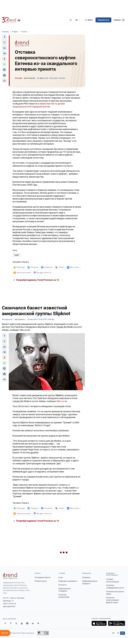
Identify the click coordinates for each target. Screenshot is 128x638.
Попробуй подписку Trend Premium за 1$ (37, 280)
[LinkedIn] (32, 623)
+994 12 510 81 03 (9, 604)
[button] (4, 37)
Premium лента (40, 581)
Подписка (86, 577)
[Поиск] (70, 19)
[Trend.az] (11, 20)
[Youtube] (22, 623)
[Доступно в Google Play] (116, 623)
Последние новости (42, 577)
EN (113, 633)
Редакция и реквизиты (67, 581)
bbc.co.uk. (62, 401)
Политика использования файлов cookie (112, 600)
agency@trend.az (9, 606)
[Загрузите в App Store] (99, 623)
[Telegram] (27, 623)
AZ (118, 633)
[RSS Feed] (38, 623)
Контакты (62, 585)
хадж (16, 255)
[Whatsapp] (5, 623)
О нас (60, 577)
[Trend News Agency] (10, 576)
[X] (16, 623)
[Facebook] (10, 623)
